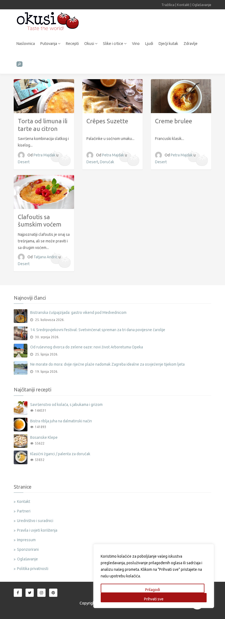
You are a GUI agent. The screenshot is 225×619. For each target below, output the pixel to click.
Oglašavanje (201, 5)
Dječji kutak (168, 43)
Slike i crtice (113, 43)
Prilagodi (152, 590)
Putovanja (49, 43)
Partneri (23, 511)
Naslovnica (25, 43)
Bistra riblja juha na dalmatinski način (61, 421)
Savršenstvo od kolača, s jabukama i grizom (66, 404)
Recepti (72, 43)
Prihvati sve (154, 599)
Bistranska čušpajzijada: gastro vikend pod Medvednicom (78, 312)
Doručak (107, 162)
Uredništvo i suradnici (35, 520)
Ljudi (149, 43)
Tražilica (168, 5)
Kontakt (183, 5)
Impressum (26, 540)
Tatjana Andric (45, 257)
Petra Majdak (44, 155)
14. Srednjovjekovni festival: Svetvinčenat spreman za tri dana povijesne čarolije (97, 330)
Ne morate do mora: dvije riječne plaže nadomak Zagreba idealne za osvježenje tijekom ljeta (107, 364)
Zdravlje (191, 43)
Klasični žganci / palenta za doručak (60, 454)
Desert (24, 162)
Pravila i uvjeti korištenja (37, 530)
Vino (136, 43)
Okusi (89, 43)
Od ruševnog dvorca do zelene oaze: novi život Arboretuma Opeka (86, 347)
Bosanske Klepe (44, 437)
